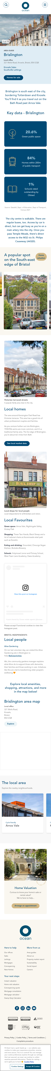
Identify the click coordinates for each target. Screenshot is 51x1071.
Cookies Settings (17, 1066)
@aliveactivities (15, 656)
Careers (30, 970)
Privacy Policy (9, 1038)
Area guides (31, 952)
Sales (6, 956)
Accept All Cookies (33, 1066)
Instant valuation (10, 981)
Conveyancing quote (12, 988)
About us (30, 956)
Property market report (35, 959)
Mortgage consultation (12, 991)
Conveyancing (9, 966)
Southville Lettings (12, 70)
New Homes (8, 970)
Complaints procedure (25, 1041)
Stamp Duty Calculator (12, 998)
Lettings (7, 959)
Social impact (32, 966)
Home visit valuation (11, 984)
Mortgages (8, 963)
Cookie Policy (21, 1038)
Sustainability (32, 963)
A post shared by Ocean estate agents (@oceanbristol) (26, 619)
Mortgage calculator (11, 995)
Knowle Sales (10, 67)
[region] (25, 1058)
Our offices (8, 952)
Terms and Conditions (36, 1038)
